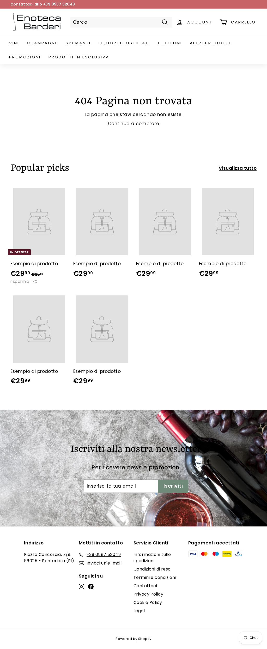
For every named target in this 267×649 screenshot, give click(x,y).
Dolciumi (170, 43)
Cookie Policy (148, 602)
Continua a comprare (133, 123)
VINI (14, 43)
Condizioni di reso (152, 569)
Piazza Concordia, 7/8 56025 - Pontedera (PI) (49, 557)
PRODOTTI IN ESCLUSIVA (78, 57)
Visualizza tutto (238, 168)
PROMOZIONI (25, 57)
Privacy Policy (148, 594)
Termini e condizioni (155, 577)
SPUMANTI (78, 43)
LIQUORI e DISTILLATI (124, 43)
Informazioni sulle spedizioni (152, 557)
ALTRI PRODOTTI (210, 43)
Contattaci (145, 586)
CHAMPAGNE (42, 43)
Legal (139, 611)
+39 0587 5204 (58, 4)
